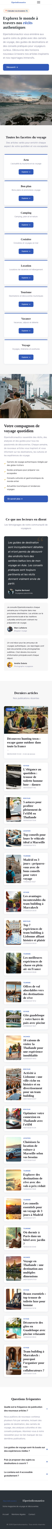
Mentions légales (18, 1514)
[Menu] (38, 2)
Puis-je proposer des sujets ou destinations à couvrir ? (19, 1461)
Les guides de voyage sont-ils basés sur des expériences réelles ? (24, 1449)
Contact (32, 1514)
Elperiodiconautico (33, 1500)
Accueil (6, 1514)
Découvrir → (12, 67)
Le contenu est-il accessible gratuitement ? (18, 1474)
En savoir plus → (15, 499)
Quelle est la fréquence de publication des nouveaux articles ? (23, 1409)
